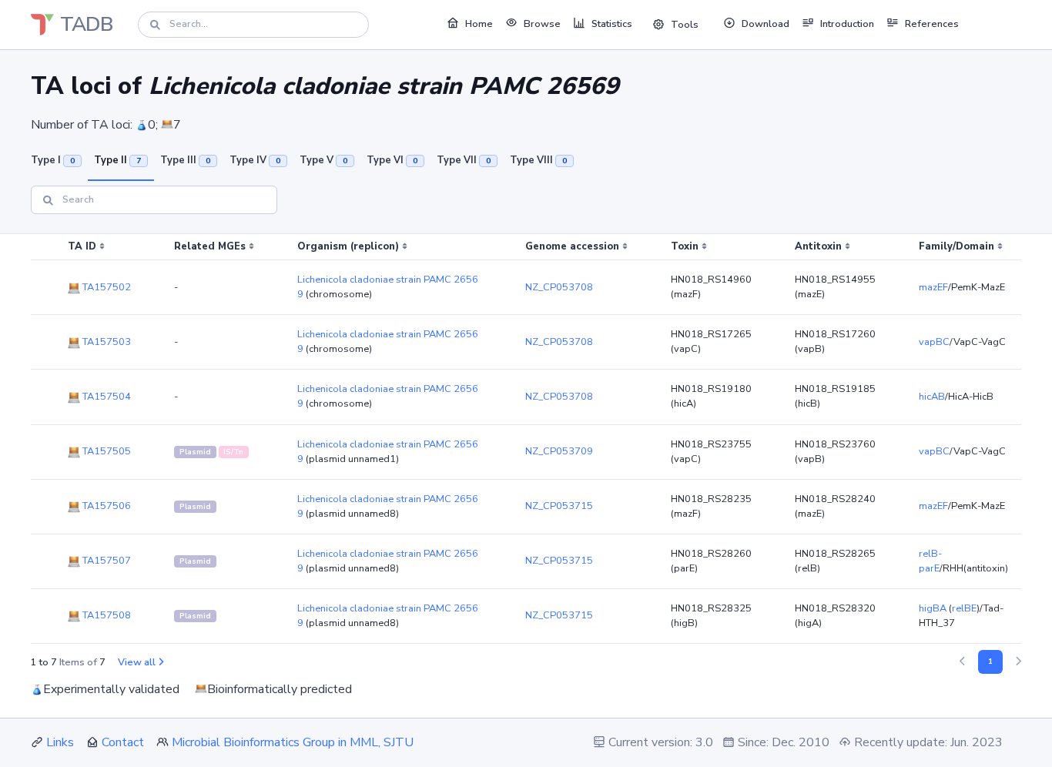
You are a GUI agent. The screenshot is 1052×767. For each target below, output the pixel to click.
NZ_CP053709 (559, 451)
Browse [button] (542, 24)
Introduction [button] (847, 24)
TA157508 (105, 615)
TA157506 (105, 506)
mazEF (933, 287)
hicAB (932, 397)
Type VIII (538, 160)
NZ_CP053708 (559, 287)
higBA (932, 608)
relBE (964, 608)
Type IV (254, 160)
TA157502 (105, 287)
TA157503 (105, 342)
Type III (185, 160)
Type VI (392, 160)
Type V (323, 160)
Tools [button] (685, 25)
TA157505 (105, 451)
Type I (53, 160)
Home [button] (479, 24)
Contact (123, 742)
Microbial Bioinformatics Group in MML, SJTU (293, 742)
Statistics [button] (611, 24)
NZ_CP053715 (559, 506)
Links (60, 742)
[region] (526, 439)
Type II (117, 160)
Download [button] (765, 24)
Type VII (464, 160)
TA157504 (105, 397)
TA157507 (105, 561)
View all (137, 662)
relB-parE (930, 561)
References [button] (932, 24)
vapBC (934, 342)
